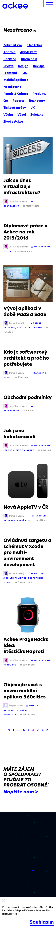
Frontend (10, 73)
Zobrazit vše (12, 45)
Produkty (39, 94)
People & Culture (15, 94)
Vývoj (22, 115)
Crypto (8, 66)
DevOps (39, 66)
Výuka (8, 115)
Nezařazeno (12, 87)
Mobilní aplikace (15, 80)
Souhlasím (42, 922)
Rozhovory (37, 101)
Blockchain (29, 59)
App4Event (28, 52)
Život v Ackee (13, 122)
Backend (9, 59)
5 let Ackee (34, 45)
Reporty (19, 101)
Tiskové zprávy (14, 108)
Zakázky (36, 115)
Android (9, 52)
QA (5, 101)
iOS (24, 73)
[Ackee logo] (15, 5)
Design (23, 66)
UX (32, 108)
